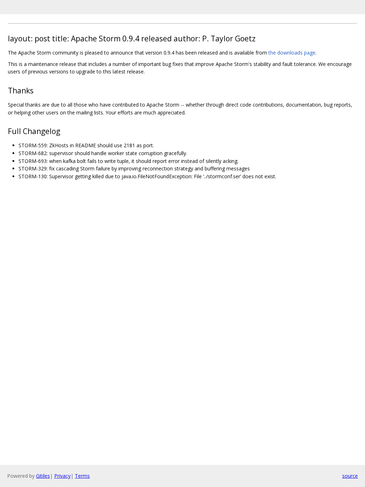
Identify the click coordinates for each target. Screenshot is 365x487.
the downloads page (291, 52)
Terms (82, 475)
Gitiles (43, 475)
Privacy (62, 475)
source (350, 475)
